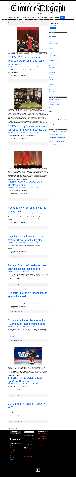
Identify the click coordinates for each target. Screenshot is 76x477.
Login (62, 17)
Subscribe (57, 17)
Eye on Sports (26, 383)
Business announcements (53, 43)
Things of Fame (51, 86)
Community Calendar (52, 50)
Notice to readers (52, 63)
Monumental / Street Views (53, 19)
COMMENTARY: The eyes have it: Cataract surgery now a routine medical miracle (29, 455)
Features (24, 17)
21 (63, 119)
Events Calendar (44, 17)
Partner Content (52, 72)
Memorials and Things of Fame (54, 60)
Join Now (12, 76)
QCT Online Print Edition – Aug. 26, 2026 (55, 99)
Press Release (51, 77)
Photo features (51, 74)
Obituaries (51, 65)
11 (55, 117)
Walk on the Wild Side (52, 91)
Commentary (51, 46)
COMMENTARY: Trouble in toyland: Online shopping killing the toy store (29, 439)
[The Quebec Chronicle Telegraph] (38, 8)
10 (53, 117)
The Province (32, 19)
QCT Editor (37, 66)
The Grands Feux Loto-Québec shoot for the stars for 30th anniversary (43, 444)
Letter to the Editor (52, 55)
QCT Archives (31, 17)
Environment (61, 19)
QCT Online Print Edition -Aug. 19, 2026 (55, 104)
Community (23, 19)
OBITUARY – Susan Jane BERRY (54, 101)
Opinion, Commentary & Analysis (41, 19)
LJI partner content (52, 57)
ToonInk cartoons (52, 87)
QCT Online (25, 66)
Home (11, 17)
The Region (51, 84)
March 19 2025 (31, 66)
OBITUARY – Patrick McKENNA (54, 102)
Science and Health (30, 213)
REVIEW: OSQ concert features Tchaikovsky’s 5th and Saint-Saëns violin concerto (26, 61)
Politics (50, 75)
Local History (51, 58)
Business (50, 41)
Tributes (37, 17)
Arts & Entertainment (6, 19)
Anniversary (51, 34)
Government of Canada (14, 437)
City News (17, 19)
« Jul (53, 124)
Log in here (19, 80)
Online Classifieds (52, 67)
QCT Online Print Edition (19, 409)
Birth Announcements (52, 38)
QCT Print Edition (17, 17)
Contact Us (51, 17)
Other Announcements (53, 70)
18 (55, 119)
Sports (28, 19)
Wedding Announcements (53, 93)
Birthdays (51, 39)
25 (55, 121)
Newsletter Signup (54, 23)
